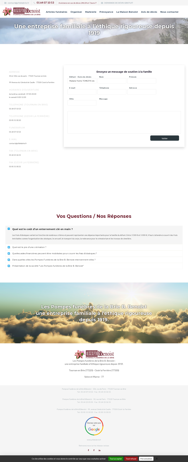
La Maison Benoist (127, 12)
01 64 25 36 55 (15, 155)
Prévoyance (106, 12)
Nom (101, 76)
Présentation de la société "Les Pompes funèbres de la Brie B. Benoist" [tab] (48, 266)
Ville (71, 98)
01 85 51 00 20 (15, 120)
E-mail (72, 87)
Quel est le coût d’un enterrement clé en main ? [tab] (42, 229)
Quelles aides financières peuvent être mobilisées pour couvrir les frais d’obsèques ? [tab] (54, 253)
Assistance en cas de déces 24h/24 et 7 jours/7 (77, 3)
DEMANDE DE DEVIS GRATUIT (118, 3)
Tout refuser (131, 458)
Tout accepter (116, 458)
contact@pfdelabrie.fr (18, 3)
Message (103, 98)
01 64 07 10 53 (45, 2)
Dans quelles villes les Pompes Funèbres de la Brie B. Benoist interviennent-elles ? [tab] (54, 259)
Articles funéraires (56, 12)
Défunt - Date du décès (80, 76)
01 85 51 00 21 (15, 166)
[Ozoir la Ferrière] (94, 450)
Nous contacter (169, 12)
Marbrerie (90, 12)
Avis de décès (149, 12)
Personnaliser (146, 458)
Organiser (76, 12)
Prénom (132, 76)
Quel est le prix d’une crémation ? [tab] (29, 247)
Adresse (133, 87)
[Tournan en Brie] (88, 450)
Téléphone (104, 87)
